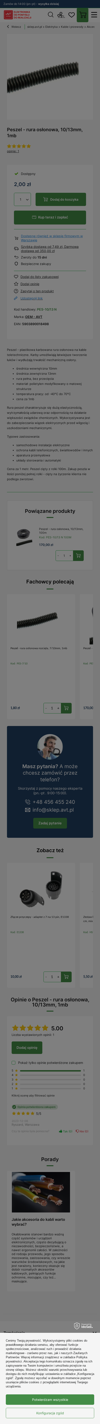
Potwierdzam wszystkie (50, 1400)
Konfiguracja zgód (50, 1413)
